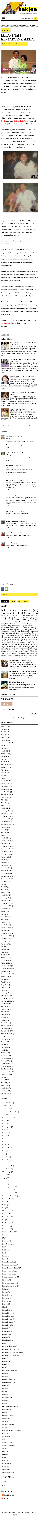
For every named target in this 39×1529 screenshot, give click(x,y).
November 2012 (6, 1034)
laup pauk (5, 1328)
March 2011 (4, 1088)
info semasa (6, 1226)
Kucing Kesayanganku (9, 1286)
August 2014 (5, 977)
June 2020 (4, 862)
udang (3, 632)
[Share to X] (6, 335)
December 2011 (6, 1064)
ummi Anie (9, 533)
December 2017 (6, 876)
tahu (5, 650)
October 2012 (5, 1036)
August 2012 (5, 1042)
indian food (6, 1214)
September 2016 (6, 909)
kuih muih (26, 616)
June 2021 (4, 830)
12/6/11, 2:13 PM (19, 465)
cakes (15, 641)
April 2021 (4, 835)
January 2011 (5, 1093)
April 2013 (4, 1020)
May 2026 (4, 735)
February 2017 (5, 898)
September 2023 (6, 764)
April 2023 (4, 778)
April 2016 (4, 922)
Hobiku (11, 650)
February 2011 (5, 1091)
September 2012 (6, 1039)
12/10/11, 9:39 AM (18, 533)
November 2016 (6, 906)
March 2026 (5, 740)
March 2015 (4, 957)
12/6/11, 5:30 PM (19, 511)
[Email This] (2, 335)
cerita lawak (6, 1157)
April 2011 (4, 1085)
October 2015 (5, 938)
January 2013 (5, 1028)
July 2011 (3, 1077)
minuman (5, 1361)
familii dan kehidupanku (9, 1199)
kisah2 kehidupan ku (8, 1271)
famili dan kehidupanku (10, 630)
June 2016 (4, 917)
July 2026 (4, 729)
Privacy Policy (19, 1515)
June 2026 (4, 732)
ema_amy (9, 436)
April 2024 (4, 762)
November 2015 (6, 936)
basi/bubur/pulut (8, 1118)
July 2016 (4, 914)
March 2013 (4, 1023)
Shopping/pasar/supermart (27, 653)
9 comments (23, 44)
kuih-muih (5, 1298)
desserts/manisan (26, 622)
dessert (4, 1181)
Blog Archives (22, 601)
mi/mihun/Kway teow (9, 1349)
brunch (32, 637)
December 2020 (6, 846)
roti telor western (8, 1415)
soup (34, 655)
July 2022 (4, 800)
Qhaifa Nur (9, 452)
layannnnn (5, 636)
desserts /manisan (8, 1187)
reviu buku (27, 655)
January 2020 (5, 865)
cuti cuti (35, 648)
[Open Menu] (3, 18)
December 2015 (6, 933)
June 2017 (4, 887)
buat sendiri (19, 650)
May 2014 (4, 985)
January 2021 (5, 843)
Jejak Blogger (29, 650)
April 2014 (4, 987)
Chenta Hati (4, 653)
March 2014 (4, 990)
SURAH (3, 657)
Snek (26, 632)
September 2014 (6, 974)
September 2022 (6, 794)
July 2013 (3, 1012)
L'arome (3, 639)
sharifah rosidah (11, 521)
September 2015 (6, 941)
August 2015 (5, 944)
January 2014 (5, 996)
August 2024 (5, 754)
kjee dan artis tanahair (9, 1277)
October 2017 (5, 881)
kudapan (12, 639)
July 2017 (3, 884)
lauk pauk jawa (6, 1313)
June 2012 (4, 1047)
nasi (3, 1367)
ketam (10, 651)
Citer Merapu (28, 628)
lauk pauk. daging (7, 1322)
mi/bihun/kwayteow (9, 1346)
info (29, 644)
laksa (31, 657)
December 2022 (6, 789)
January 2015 (5, 963)
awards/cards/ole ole (15, 646)
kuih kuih (5, 1292)
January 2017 (5, 900)
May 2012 (4, 1050)
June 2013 (4, 1015)
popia (8, 657)
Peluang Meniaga (12, 655)
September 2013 (6, 1006)
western (5, 1469)
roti (18, 632)
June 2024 (4, 759)
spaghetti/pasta (6, 644)
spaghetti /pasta (7, 1442)
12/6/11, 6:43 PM (22, 521)
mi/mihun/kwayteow (9, 628)
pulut (4, 1403)
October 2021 (5, 822)
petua (16, 651)
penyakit (33, 651)
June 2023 (4, 773)
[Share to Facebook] (8, 335)
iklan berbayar (6, 1211)
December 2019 (6, 868)
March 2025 (5, 751)
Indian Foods (6, 1217)
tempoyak (10, 648)
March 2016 (4, 925)
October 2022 (5, 792)
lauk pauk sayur (7, 1316)
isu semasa (26, 610)
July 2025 (4, 746)
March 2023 (5, 781)
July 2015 (3, 947)
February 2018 (5, 873)
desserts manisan (8, 1190)
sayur (28, 639)
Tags (13, 601)
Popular (5, 601)
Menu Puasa (25, 641)
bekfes (4, 1124)
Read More (4, 388)
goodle (6, 1498)
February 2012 (5, 1058)
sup (16, 637)
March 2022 (5, 808)
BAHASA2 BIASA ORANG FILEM (20, 661)
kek (3, 1253)
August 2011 (4, 1074)
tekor (4, 1457)
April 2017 (4, 892)
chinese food (18, 618)
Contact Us (27, 1515)
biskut (24, 637)
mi (3, 1343)
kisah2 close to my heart (19, 614)
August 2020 (5, 857)
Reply (7, 447)
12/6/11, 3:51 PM (19, 495)
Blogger (23, 718)
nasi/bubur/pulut (8, 624)
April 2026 (4, 737)
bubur (4, 1151)
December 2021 (6, 816)
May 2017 (4, 890)
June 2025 (4, 748)
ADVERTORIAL (15, 657)
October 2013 (5, 1004)
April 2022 (4, 805)
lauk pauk (6, 610)
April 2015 (4, 955)
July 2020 (4, 860)
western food (27, 636)
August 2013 (5, 1009)
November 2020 (6, 849)
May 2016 (4, 919)
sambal (3, 626)
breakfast (16, 626)
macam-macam (7, 1334)
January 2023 (5, 786)
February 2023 (5, 784)
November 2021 (6, 819)
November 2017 (6, 879)
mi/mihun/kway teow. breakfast (12, 1352)
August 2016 (5, 911)
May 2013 (4, 1017)
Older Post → (33, 426)
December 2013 (6, 998)
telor (12, 632)
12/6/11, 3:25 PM (19, 480)
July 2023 (4, 770)
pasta (4, 1376)
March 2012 (4, 1055)
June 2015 (4, 949)
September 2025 (6, 743)
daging (31, 618)
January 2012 (5, 1061)
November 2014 (6, 968)
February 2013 (5, 1025)
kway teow (5, 1301)
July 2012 (3, 1044)
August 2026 (5, 726)
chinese (4, 1163)
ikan (2, 620)
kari (17, 634)
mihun (4, 1358)
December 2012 (6, 1031)
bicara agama (29, 634)
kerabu (3, 655)
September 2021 (6, 824)
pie (33, 643)
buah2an (7, 641)
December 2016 (6, 903)
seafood (21, 639)
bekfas (17, 644)
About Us (11, 1515)
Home (3, 25)
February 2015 (5, 960)
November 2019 (6, 871)
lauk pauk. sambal (7, 1325)
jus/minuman (21, 643)
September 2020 (6, 854)
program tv (29, 630)
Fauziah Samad (8, 44)
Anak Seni (9, 25)
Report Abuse (7, 1476)
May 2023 (4, 775)
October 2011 (5, 1069)
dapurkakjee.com (18, 1512)
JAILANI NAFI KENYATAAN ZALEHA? (18, 37)
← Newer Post (6, 426)
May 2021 (4, 833)
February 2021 (5, 841)
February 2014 (5, 993)
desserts (5, 1184)
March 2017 (4, 895)
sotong (35, 639)
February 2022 (5, 811)
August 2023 (5, 767)
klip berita (30, 620)
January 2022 (5, 813)
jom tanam (5, 1241)
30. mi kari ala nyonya (16, 682)
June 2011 (4, 1080)
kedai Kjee (16, 636)
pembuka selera (30, 646)
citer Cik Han (24, 651)
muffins (14, 653)
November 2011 (6, 1066)
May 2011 (4, 1083)
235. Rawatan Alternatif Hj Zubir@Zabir (22, 671)
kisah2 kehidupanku (8, 1274)
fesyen (26, 657)
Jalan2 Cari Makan (15, 620)
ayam (15, 616)
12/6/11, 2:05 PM (18, 452)
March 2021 (4, 838)
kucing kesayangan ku (9, 1283)
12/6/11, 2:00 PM (17, 436)
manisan (5, 1337)
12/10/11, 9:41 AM (18, 543)
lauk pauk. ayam (7, 1319)
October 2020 (5, 851)
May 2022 (4, 803)
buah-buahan (6, 1142)
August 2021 (5, 827)
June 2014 (4, 982)
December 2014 (6, 966)
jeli (21, 655)
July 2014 (4, 979)
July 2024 (4, 756)
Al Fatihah (29, 626)
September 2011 (6, 1072)
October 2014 (5, 971)
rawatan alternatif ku (23, 648)
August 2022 (5, 797)
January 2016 (5, 930)
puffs (2, 648)
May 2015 (4, 952)
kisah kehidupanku (8, 1262)
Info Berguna (27, 624)
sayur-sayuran (6, 622)
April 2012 (4, 1053)
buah (22, 657)
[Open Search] (35, 18)
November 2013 (6, 1001)
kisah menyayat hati (8, 1265)
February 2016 (5, 928)
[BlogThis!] (4, 335)
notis (23, 644)
